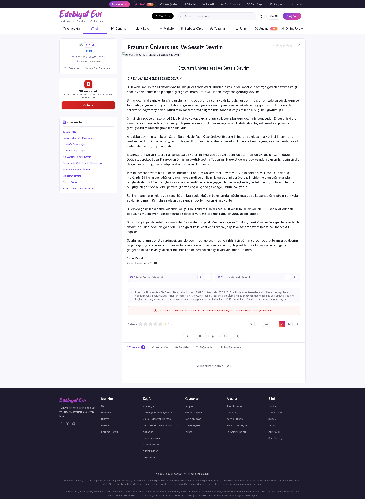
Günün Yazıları (151, 444)
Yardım (272, 406)
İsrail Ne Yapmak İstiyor (76, 169)
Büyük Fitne (69, 131)
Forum (243, 28)
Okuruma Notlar (72, 175)
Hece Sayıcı (234, 412)
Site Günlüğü (276, 438)
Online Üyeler (295, 28)
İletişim (299, 4)
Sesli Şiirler (149, 457)
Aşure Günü (70, 182)
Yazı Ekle (164, 16)
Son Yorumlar (193, 418)
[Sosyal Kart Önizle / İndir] (289, 324)
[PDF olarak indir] (297, 324)
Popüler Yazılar (152, 438)
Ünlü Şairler (170, 4)
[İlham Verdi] (239, 336)
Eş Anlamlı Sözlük (237, 431)
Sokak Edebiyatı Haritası (157, 418)
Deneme (121, 28)
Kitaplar (189, 406)
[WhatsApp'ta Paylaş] (266, 324)
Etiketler (191, 4)
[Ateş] (214, 336)
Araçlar (277, 4)
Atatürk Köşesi (193, 412)
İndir (90, 104)
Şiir (97, 28)
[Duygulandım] (226, 336)
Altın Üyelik (274, 431)
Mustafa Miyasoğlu (74, 144)
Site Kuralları (275, 412)
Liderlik (210, 4)
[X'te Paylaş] (251, 324)
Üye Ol (274, 16)
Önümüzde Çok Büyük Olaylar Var (83, 163)
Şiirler (104, 406)
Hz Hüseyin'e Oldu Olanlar (78, 188)
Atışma (267, 28)
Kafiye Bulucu (235, 418)
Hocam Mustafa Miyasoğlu (78, 137)
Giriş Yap (291, 16)
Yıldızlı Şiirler (150, 450)
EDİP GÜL (88, 51)
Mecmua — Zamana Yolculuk (160, 425)
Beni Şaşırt (257, 4)
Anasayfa (73, 28)
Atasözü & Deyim (237, 425)
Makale (169, 28)
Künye (272, 418)
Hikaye (145, 28)
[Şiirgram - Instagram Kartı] (282, 324)
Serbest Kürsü (194, 28)
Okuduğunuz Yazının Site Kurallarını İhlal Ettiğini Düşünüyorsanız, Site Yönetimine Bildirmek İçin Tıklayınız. (216, 310)
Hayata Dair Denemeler (98, 68)
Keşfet (120, 4)
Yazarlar (219, 28)
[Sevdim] (201, 336)
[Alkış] (188, 336)
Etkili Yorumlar (233, 4)
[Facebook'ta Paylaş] (259, 324)
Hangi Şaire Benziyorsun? (158, 412)
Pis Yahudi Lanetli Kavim (77, 156)
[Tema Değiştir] (261, 16)
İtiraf (145, 4)
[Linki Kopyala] (274, 324)
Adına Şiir (148, 406)
